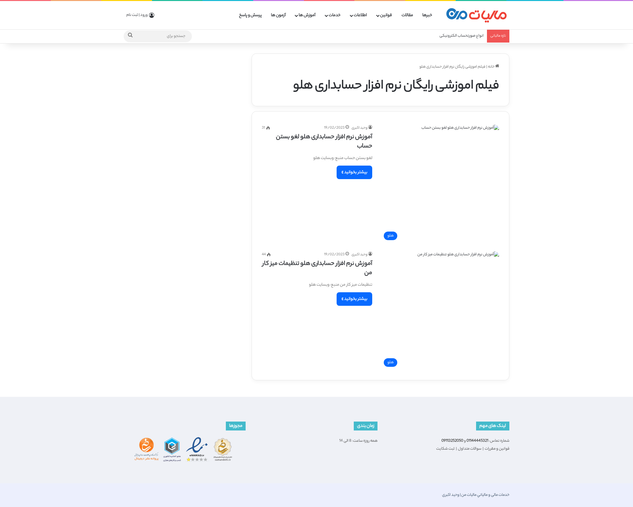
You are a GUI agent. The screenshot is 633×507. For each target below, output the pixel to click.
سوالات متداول (469, 449)
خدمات (335, 15)
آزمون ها (278, 15)
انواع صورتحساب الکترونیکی (461, 36)
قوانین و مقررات (497, 449)
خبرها (427, 15)
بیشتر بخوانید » (354, 172)
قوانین (386, 15)
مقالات (407, 15)
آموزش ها (307, 15)
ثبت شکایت (445, 449)
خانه (491, 67)
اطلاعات (360, 15)
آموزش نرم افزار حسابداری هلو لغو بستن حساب (324, 141)
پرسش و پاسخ (250, 15)
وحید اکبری (359, 128)
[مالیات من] (476, 15)
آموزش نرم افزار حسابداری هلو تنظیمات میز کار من (317, 268)
